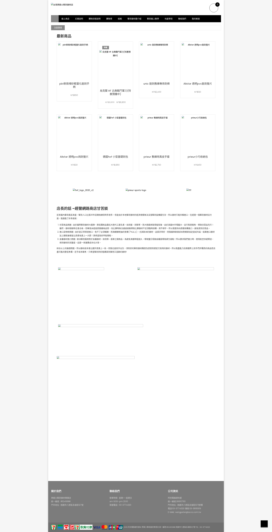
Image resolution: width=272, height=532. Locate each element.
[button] (59, 193)
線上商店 (65, 18)
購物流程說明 (95, 18)
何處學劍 (169, 18)
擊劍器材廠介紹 (134, 18)
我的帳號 (196, 18)
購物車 (109, 18)
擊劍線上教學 (153, 18)
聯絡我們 (182, 18)
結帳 (120, 18)
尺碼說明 (79, 18)
